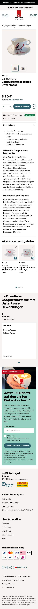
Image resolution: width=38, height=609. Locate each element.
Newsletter (6, 531)
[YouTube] (3, 567)
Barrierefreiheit (18, 580)
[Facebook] (10, 567)
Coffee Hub (6, 527)
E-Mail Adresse (9, 426)
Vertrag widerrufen (8, 584)
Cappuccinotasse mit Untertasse (24, 27)
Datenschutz (6, 580)
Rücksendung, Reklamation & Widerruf (17, 510)
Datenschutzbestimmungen (17, 438)
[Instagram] (6, 567)
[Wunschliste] (31, 15)
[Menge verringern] (3, 106)
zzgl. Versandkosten (16, 100)
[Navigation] (3, 15)
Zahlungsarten (7, 506)
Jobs (4, 538)
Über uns (5, 523)
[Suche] (6, 15)
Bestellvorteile (7, 535)
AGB (19, 576)
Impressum (26, 576)
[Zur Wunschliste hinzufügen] (15, 246)
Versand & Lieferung (10, 503)
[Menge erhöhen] (10, 106)
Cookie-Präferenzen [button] (9, 576)
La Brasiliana (6, 27)
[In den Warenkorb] (15, 258)
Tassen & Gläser (10, 25)
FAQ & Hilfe (6, 499)
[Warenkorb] (35, 15)
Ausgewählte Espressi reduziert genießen (18, 2)
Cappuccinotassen (24, 25)
